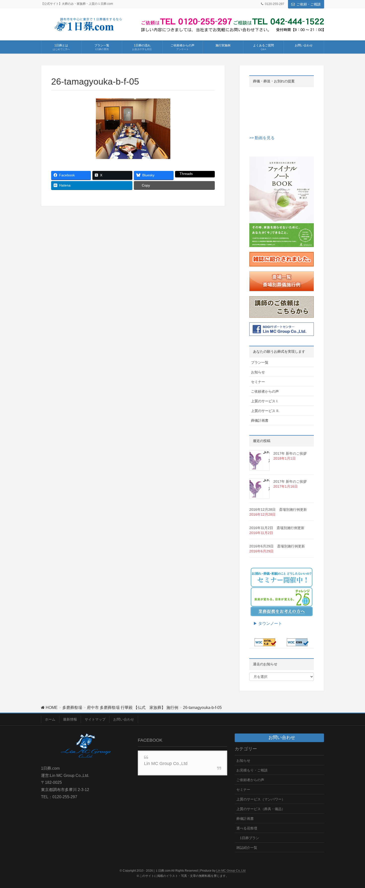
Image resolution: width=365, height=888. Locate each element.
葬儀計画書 (259, 420)
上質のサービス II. (265, 411)
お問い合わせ (123, 719)
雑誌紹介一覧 (246, 848)
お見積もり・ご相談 (252, 770)
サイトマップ (95, 719)
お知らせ (258, 372)
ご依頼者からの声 (265, 391)
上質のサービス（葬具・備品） (260, 809)
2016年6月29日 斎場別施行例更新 (277, 546)
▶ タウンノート (265, 623)
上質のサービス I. (264, 401)
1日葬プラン (249, 838)
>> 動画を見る (262, 138)
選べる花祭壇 (246, 828)
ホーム (50, 719)
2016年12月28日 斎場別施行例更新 (278, 509)
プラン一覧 (259, 362)
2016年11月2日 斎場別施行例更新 (276, 528)
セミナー (258, 382)
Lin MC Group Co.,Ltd (165, 763)
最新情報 (70, 719)
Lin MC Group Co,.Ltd (231, 870)
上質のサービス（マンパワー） (260, 799)
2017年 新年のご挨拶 (290, 453)
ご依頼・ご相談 (308, 4)
